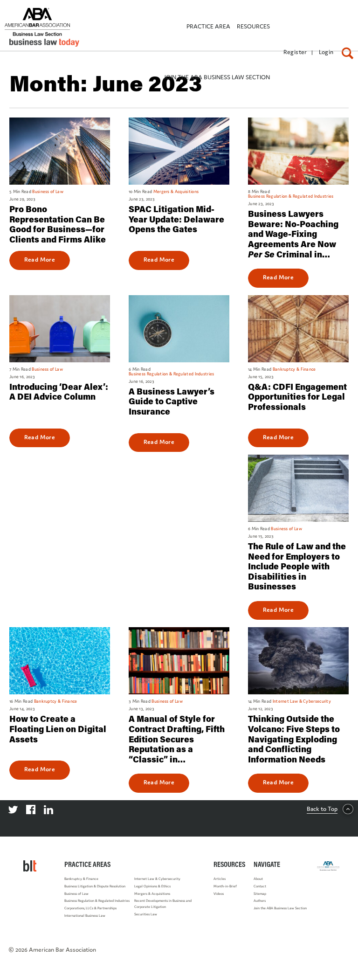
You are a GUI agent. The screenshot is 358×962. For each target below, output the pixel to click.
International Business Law (84, 916)
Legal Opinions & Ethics (152, 886)
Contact (260, 886)
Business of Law (76, 894)
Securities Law (145, 914)
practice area (208, 26)
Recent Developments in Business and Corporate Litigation (163, 904)
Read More (39, 259)
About (258, 879)
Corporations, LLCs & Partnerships (90, 908)
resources (253, 26)
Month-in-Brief (225, 886)
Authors (260, 901)
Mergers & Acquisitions (152, 894)
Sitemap (260, 894)
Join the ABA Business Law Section (280, 908)
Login (326, 51)
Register (295, 51)
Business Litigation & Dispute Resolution (94, 886)
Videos (218, 894)
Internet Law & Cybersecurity (157, 879)
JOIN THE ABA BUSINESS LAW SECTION (216, 77)
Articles (219, 879)
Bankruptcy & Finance (81, 879)
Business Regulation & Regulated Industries (97, 901)
